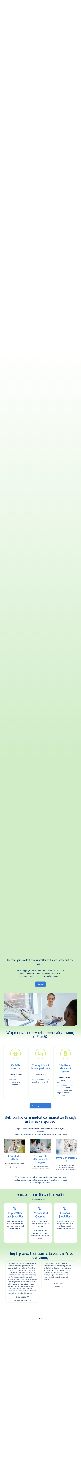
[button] (39, 1318)
